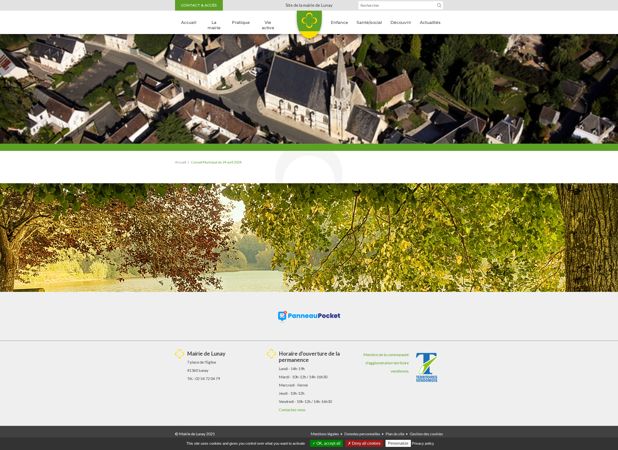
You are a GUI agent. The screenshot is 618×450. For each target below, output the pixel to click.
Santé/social (369, 22)
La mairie (214, 25)
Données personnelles (362, 433)
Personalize (398, 443)
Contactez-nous (292, 409)
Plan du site (395, 433)
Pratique (241, 22)
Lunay (309, 26)
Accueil (188, 22)
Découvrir (400, 22)
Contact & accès (199, 5)
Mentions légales (325, 433)
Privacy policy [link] (423, 443)
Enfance (339, 22)
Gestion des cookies (426, 433)
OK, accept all (328, 443)
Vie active (268, 25)
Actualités (430, 22)
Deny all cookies (365, 443)
